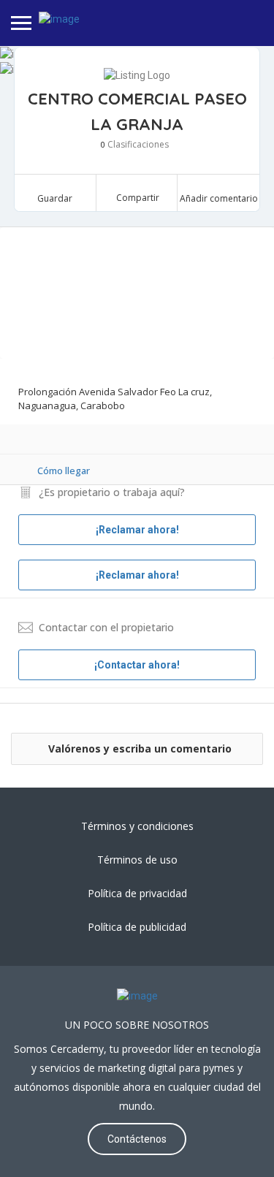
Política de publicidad (137, 927)
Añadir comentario (219, 198)
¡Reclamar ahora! (137, 575)
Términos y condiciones (137, 826)
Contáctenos (137, 1139)
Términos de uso (137, 859)
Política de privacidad (137, 893)
